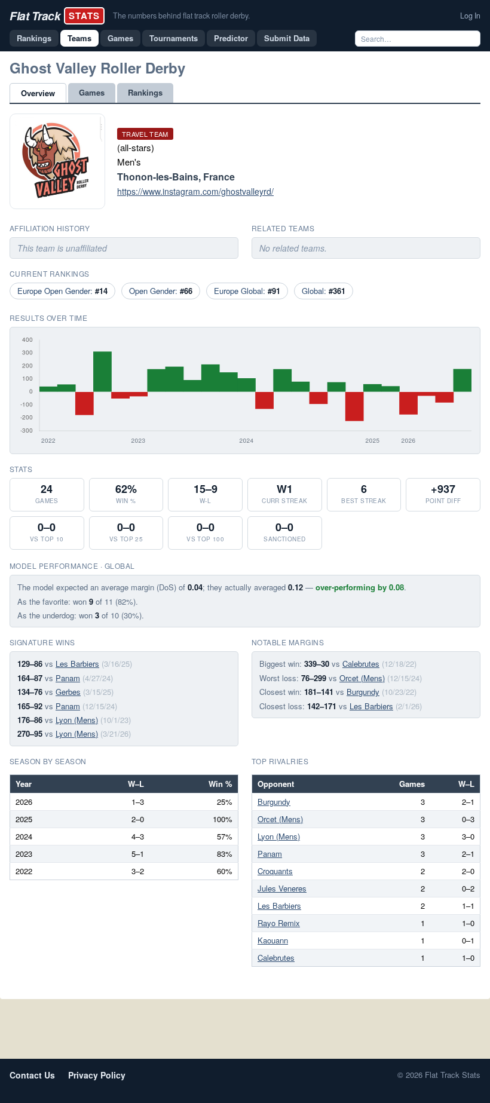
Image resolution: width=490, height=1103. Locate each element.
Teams (79, 38)
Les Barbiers (77, 663)
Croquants (275, 871)
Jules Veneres (282, 888)
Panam (68, 678)
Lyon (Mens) (77, 719)
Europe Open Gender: (62, 290)
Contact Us (32, 1075)
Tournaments (173, 38)
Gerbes (68, 691)
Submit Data (287, 38)
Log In (470, 15)
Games (120, 38)
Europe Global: (247, 290)
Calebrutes (360, 663)
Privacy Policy (96, 1075)
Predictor (231, 38)
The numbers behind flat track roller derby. (181, 15)
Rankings (34, 38)
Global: (323, 290)
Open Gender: (160, 290)
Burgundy (363, 691)
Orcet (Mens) (362, 678)
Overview (38, 93)
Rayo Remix (279, 923)
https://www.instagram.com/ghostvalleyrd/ (195, 191)
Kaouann (273, 940)
